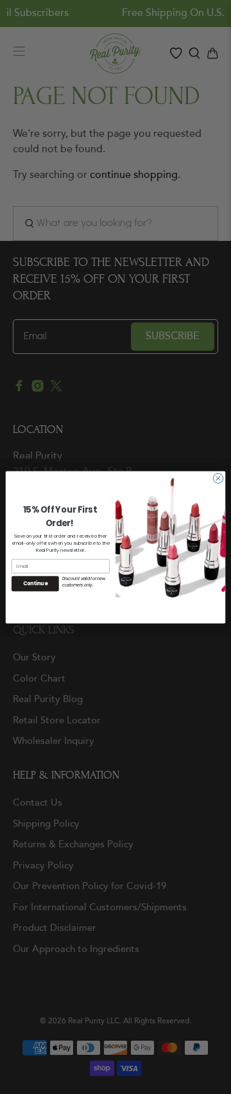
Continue (35, 583)
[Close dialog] (218, 477)
